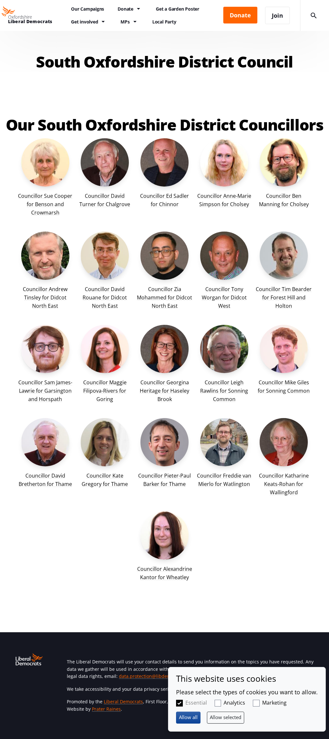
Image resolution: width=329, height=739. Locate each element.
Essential (196, 702)
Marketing (274, 702)
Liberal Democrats (123, 701)
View (45, 179)
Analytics (234, 702)
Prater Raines (106, 709)
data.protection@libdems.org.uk (153, 676)
